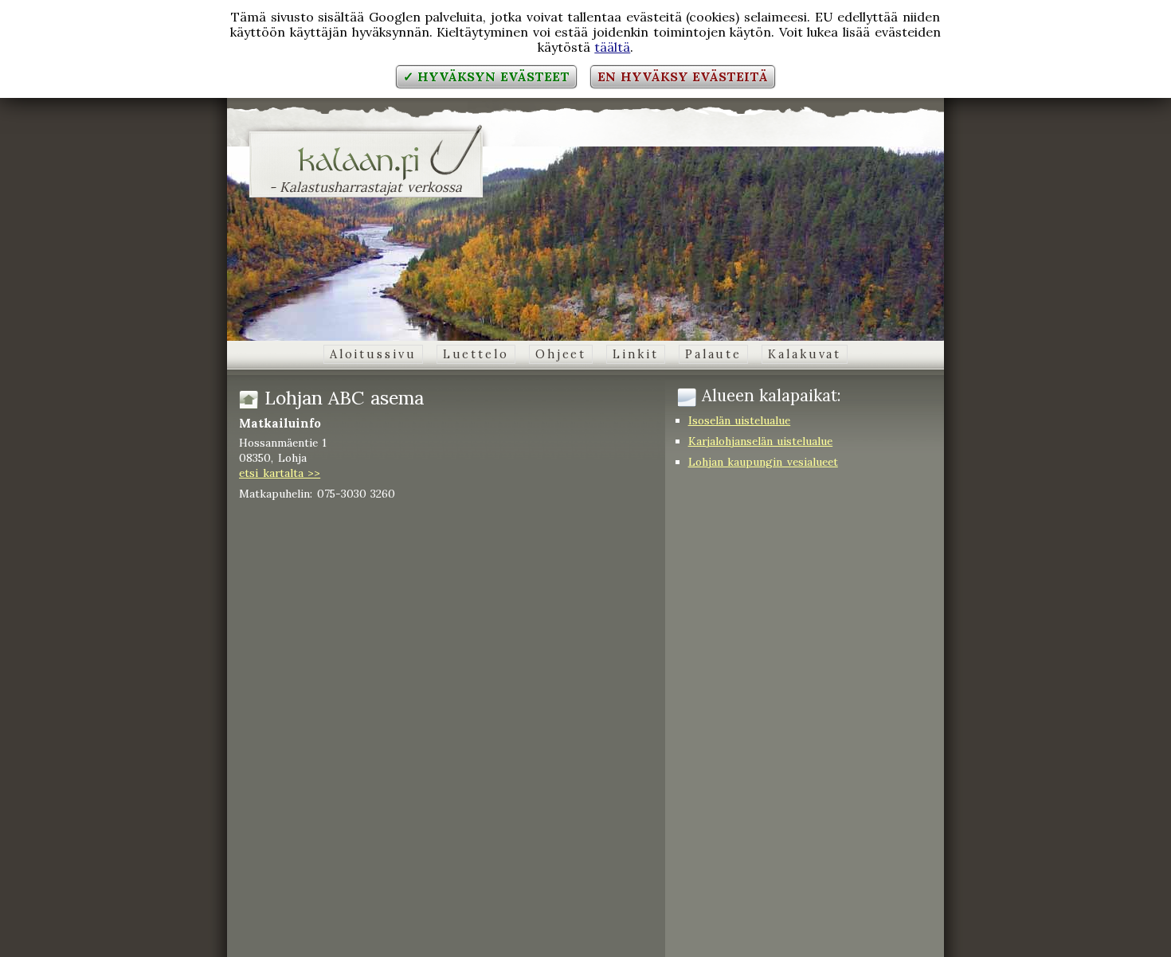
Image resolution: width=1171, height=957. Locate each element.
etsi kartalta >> (279, 473)
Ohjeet (560, 354)
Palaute (713, 354)
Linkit (635, 354)
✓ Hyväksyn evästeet (486, 76)
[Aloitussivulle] (366, 170)
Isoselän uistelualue (739, 420)
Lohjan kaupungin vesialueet (763, 462)
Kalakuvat (804, 354)
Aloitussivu (373, 354)
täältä (612, 47)
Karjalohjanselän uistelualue (760, 441)
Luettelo (476, 354)
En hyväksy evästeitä (682, 76)
